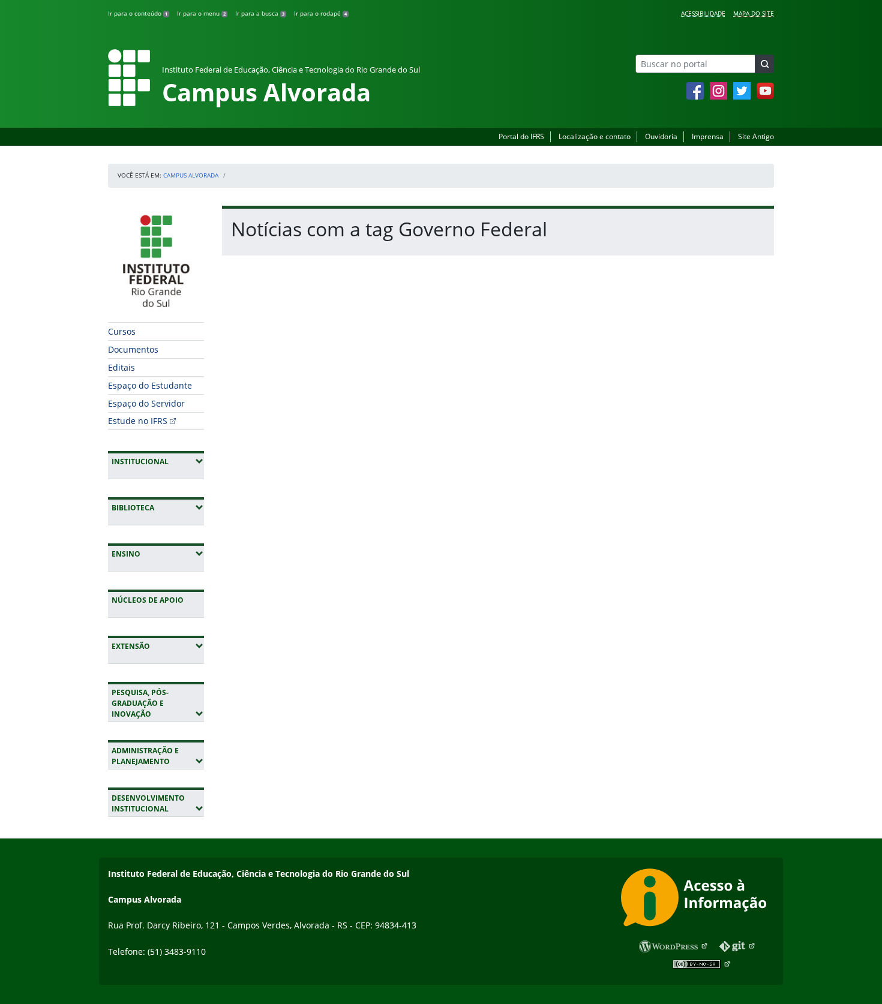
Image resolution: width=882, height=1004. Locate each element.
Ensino (158, 553)
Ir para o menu (201, 13)
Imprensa (708, 136)
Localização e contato (595, 136)
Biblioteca (158, 507)
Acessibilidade (703, 13)
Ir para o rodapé (320, 13)
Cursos (122, 331)
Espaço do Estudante (150, 385)
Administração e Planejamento (158, 756)
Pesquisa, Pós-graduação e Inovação (158, 703)
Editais (121, 367)
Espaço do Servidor (146, 403)
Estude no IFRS (137, 420)
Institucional (158, 461)
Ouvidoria (661, 136)
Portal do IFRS (521, 136)
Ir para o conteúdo (137, 13)
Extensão (158, 646)
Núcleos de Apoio (148, 600)
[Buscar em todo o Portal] (764, 64)
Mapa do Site (753, 13)
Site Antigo (756, 136)
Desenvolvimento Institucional (158, 803)
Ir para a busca (259, 13)
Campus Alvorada (190, 175)
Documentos (133, 349)
